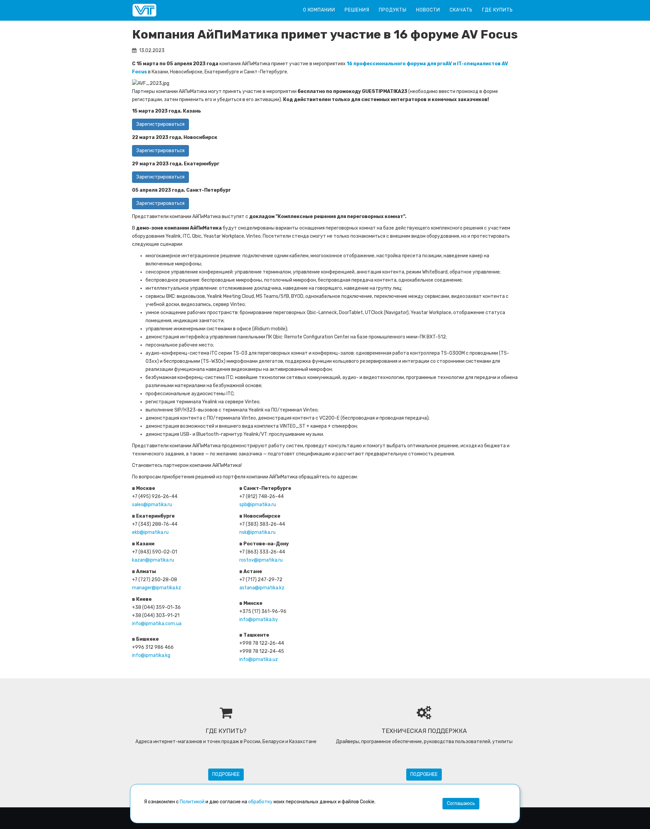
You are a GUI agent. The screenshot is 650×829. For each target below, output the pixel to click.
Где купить (497, 10)
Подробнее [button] (226, 774)
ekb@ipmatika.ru (150, 532)
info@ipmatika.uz (258, 659)
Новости (428, 10)
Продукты (393, 10)
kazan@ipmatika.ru (153, 560)
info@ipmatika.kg (151, 655)
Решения (357, 10)
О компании (319, 10)
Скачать (461, 10)
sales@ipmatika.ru (152, 504)
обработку (260, 802)
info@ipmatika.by (258, 619)
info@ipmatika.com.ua (156, 623)
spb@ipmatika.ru (257, 504)
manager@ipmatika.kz (156, 588)
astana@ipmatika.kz (261, 588)
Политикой (192, 802)
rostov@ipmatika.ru (261, 560)
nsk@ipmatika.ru (257, 532)
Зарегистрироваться (160, 124)
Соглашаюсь (461, 803)
